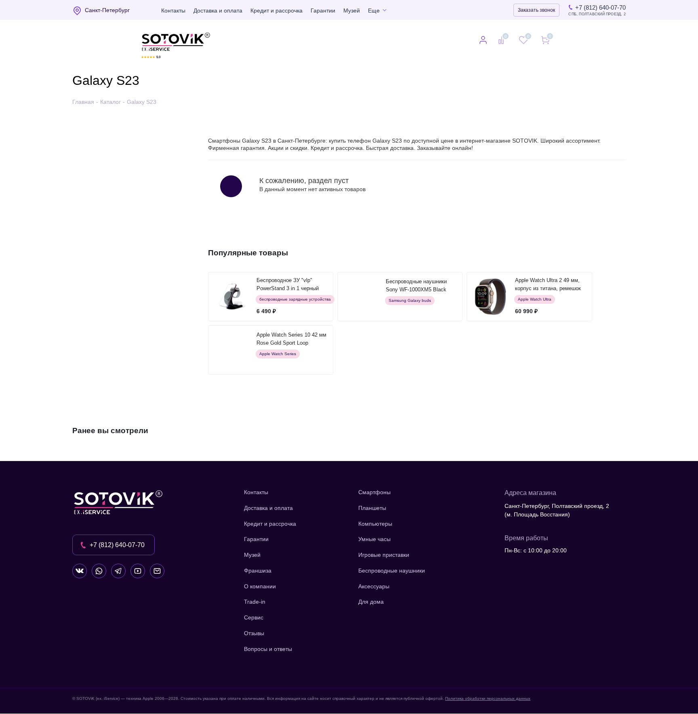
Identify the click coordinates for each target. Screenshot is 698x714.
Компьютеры (375, 523)
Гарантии (323, 10)
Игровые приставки (383, 555)
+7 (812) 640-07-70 (600, 7)
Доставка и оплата (217, 10)
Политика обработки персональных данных (487, 698)
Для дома (371, 601)
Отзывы (254, 633)
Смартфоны (374, 492)
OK (583, 693)
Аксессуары (373, 586)
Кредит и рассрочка (276, 10)
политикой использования (591, 670)
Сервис (253, 617)
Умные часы (374, 539)
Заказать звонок (536, 10)
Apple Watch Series (277, 354)
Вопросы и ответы (268, 649)
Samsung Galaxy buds (410, 300)
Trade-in (254, 601)
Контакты (173, 10)
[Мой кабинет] (483, 41)
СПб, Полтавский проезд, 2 (597, 14)
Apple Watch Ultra (534, 299)
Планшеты (372, 508)
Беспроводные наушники (391, 570)
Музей (351, 10)
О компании (260, 586)
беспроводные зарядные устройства (295, 299)
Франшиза (257, 570)
